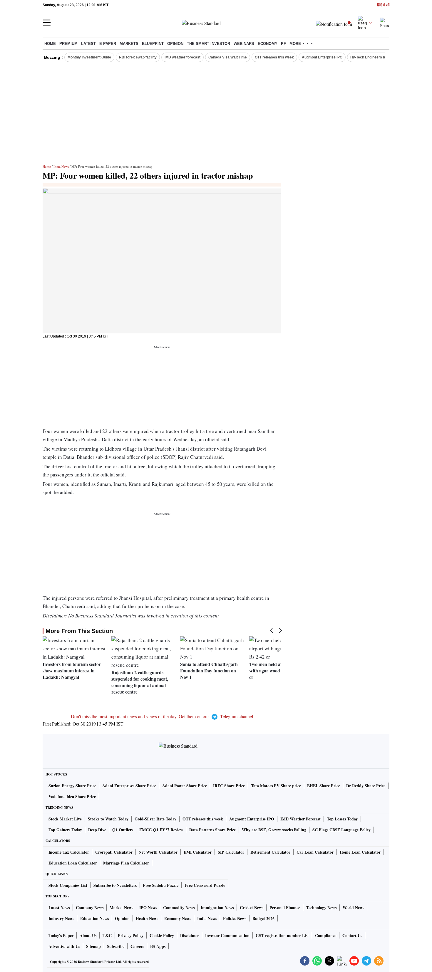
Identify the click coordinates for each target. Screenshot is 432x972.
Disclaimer (189, 935)
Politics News (234, 918)
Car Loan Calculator (315, 852)
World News (353, 907)
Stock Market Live (65, 819)
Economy (267, 43)
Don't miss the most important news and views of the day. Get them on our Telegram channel (162, 716)
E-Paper (107, 43)
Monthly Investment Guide (89, 57)
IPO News (148, 907)
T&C (107, 935)
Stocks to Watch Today (108, 819)
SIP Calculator (231, 852)
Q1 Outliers (122, 830)
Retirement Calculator (270, 852)
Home (50, 43)
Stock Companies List (67, 885)
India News (61, 166)
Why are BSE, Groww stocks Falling (274, 830)
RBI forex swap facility (138, 57)
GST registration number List (282, 935)
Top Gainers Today (65, 830)
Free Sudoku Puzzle (160, 885)
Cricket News (251, 907)
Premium (68, 43)
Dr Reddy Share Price (365, 786)
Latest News (59, 907)
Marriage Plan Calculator (126, 863)
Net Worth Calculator (158, 852)
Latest (88, 43)
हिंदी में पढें (383, 5)
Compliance (325, 935)
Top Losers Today (342, 819)
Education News (94, 918)
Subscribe (115, 946)
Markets (129, 43)
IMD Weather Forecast (300, 819)
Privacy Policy (130, 935)
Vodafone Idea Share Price (72, 796)
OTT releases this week (274, 57)
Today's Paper (60, 935)
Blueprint (153, 43)
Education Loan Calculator (72, 863)
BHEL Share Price (323, 786)
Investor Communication (227, 935)
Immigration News (217, 907)
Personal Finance (284, 907)
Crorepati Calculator (114, 852)
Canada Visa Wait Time (227, 57)
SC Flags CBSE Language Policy (341, 830)
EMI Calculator (198, 852)
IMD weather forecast (182, 57)
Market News (121, 907)
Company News (89, 907)
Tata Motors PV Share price (276, 786)
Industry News (61, 918)
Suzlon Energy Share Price (72, 786)
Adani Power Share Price (184, 786)
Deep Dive (97, 830)
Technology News (321, 907)
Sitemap (93, 946)
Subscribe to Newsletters (115, 885)
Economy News (177, 918)
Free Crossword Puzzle (205, 885)
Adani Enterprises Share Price (129, 786)
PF (283, 43)
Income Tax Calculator (68, 852)
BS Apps (157, 946)
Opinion (175, 43)
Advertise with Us (64, 946)
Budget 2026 (263, 918)
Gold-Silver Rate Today (155, 819)
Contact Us (352, 935)
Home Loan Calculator (360, 852)
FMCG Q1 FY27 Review (161, 830)
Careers (137, 946)
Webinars (244, 43)
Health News (147, 918)
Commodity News (179, 907)
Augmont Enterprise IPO (322, 57)
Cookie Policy (162, 935)
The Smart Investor (208, 43)
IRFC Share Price (229, 786)
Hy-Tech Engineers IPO (369, 57)
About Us (88, 935)
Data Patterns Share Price (212, 830)
